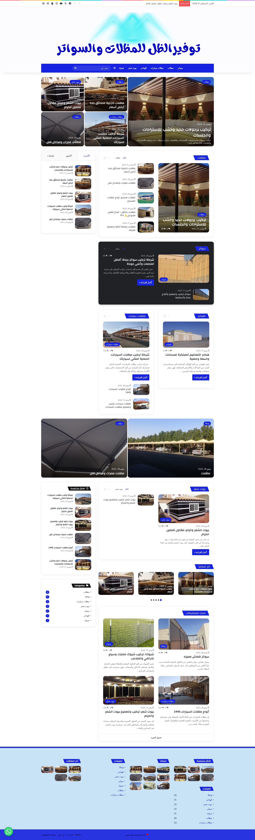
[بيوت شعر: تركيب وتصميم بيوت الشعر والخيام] (146, 499)
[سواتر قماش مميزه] (136, 786)
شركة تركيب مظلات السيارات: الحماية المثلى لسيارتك (155, 3)
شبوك (121, 68)
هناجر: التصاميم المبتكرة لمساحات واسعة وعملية (187, 357)
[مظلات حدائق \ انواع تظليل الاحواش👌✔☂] (146, 212)
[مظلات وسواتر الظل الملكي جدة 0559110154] (127, 35)
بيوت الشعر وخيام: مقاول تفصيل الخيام (64, 105)
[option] (127, 111)
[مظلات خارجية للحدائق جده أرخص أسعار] (106, 94)
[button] (8, 831)
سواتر (180, 68)
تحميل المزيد (156, 737)
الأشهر (69, 155)
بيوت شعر (132, 68)
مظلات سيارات (157, 68)
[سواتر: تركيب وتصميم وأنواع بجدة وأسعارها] (201, 294)
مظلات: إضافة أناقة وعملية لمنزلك (121, 228)
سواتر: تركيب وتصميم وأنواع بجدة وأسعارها (176, 296)
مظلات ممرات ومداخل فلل (64, 142)
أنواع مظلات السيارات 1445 (120, 391)
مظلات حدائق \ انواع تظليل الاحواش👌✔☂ (121, 214)
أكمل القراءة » (145, 282)
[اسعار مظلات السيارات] (149, 785)
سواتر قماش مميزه (196, 656)
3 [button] (156, 600)
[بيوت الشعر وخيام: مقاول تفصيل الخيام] (62, 94)
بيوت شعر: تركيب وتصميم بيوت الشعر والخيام (119, 501)
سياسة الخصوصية (49, 835)
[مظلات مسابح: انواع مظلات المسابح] (146, 197)
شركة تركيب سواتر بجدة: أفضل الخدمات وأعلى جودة (134, 262)
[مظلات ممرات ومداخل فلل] (62, 129)
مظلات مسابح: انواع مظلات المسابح (121, 199)
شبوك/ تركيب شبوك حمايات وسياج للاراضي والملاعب (131, 656)
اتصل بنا (70, 835)
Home (78, 835)
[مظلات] (171, 448)
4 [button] (153, 600)
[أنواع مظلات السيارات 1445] (141, 389)
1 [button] (161, 600)
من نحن (61, 835)
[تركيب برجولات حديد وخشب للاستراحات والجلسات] (171, 111)
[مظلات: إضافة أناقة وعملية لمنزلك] (146, 227)
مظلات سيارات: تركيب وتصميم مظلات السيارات (118, 405)
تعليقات (50, 155)
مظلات (171, 68)
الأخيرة (87, 155)
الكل (124, 158)
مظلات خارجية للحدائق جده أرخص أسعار (107, 105)
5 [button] (151, 600)
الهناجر (144, 68)
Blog (207, 423)
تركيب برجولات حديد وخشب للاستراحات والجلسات (177, 132)
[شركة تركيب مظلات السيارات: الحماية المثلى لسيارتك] (106, 129)
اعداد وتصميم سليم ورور (136, 835)
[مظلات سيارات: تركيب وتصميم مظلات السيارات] (141, 404)
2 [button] (158, 600)
